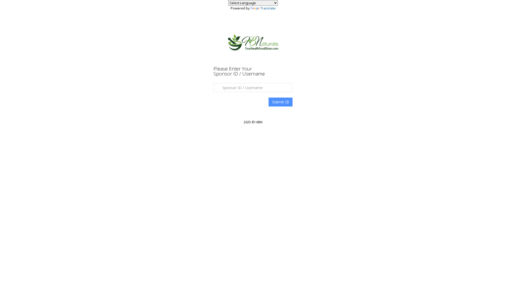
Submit (278, 101)
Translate (268, 8)
